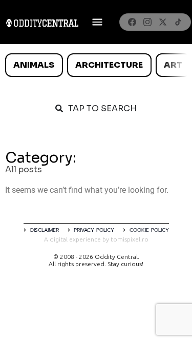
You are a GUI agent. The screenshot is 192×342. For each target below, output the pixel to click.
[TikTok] (178, 22)
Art (173, 64)
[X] (163, 22)
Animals (33, 64)
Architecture (109, 64)
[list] (96, 65)
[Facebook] (132, 22)
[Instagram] (147, 22)
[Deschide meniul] (97, 22)
